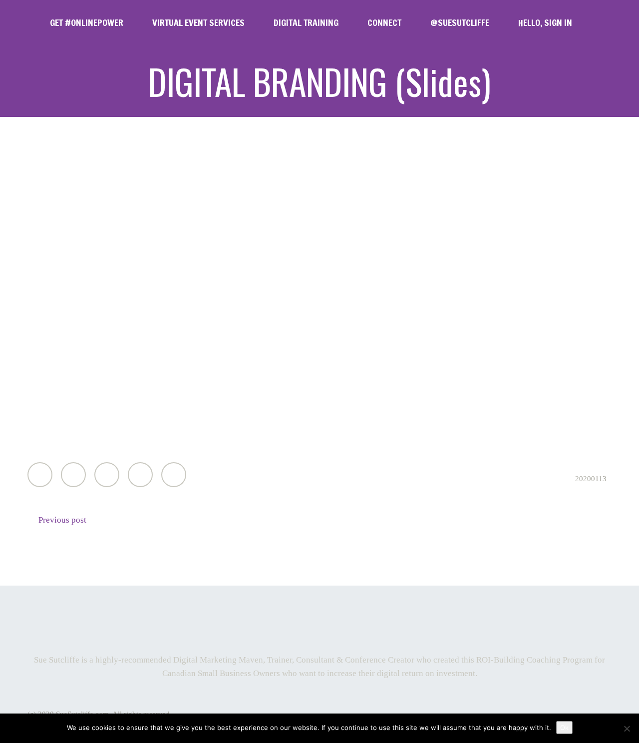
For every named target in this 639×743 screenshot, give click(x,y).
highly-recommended (133, 660)
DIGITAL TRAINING (306, 22)
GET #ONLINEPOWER (86, 22)
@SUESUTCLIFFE (459, 22)
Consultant (315, 660)
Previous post (62, 520)
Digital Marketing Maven (218, 660)
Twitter (39, 474)
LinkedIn (140, 474)
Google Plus (106, 474)
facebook (321, 620)
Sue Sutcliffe (56, 660)
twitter (291, 620)
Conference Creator (379, 660)
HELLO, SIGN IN (545, 22)
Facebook (73, 474)
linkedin (350, 620)
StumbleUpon (173, 474)
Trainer (279, 660)
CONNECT (384, 22)
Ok (564, 728)
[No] (627, 729)
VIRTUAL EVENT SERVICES (198, 22)
